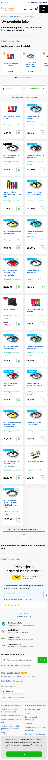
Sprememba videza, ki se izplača (20, 639)
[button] (25, 9)
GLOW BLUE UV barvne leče (10, 347)
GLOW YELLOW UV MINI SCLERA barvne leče (12, 424)
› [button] (10, 41)
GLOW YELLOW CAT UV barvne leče (34, 194)
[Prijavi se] (30, 9)
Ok (24, 754)
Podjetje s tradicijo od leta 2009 (20, 647)
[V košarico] (42, 133)
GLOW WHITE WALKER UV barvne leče (30, 64)
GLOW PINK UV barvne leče (34, 423)
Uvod (3, 16)
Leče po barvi (14, 16)
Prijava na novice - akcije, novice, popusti (16, 665)
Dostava (28, 723)
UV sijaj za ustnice (35, 461)
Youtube (21, 697)
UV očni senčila (10, 309)
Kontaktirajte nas (32, 709)
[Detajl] (19, 133)
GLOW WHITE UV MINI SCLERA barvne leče (11, 463)
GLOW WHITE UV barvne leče (11, 156)
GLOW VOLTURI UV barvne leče (35, 156)
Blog (3, 733)
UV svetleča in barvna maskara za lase (12, 194)
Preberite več (36, 745)
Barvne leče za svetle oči (12, 716)
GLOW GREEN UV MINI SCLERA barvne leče (35, 233)
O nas (27, 713)
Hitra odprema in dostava (18, 632)
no (24, 749)
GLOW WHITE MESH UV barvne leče (34, 385)
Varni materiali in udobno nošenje (21, 625)
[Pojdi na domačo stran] (8, 9)
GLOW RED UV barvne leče (10, 384)
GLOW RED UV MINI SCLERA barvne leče (10, 272)
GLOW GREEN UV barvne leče (35, 347)
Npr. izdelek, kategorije (17, 29)
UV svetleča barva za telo (10, 64)
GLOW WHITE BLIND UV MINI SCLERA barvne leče (10, 503)
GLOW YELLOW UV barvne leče (12, 232)
